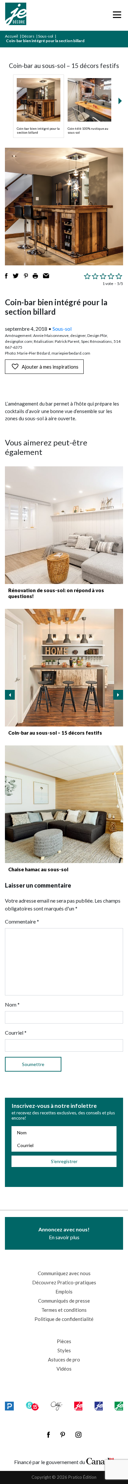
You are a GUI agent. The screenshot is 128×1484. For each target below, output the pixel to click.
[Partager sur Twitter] (15, 275)
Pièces (64, 1341)
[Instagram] (78, 1435)
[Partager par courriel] (46, 275)
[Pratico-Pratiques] (9, 1406)
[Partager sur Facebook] (6, 275)
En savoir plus (64, 1233)
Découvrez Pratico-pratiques (64, 1282)
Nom (12, 1004)
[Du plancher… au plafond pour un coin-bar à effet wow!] (64, 667)
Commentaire (22, 921)
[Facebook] (48, 1435)
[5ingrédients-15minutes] (32, 1406)
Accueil (11, 36)
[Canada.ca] (100, 1460)
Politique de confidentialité (64, 1319)
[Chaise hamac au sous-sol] (64, 804)
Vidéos (64, 1369)
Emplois (64, 1291)
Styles (64, 1350)
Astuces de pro (64, 1359)
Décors (28, 36)
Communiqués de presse (64, 1301)
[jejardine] (119, 1406)
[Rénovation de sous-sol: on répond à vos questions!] (64, 525)
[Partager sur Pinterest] (26, 275)
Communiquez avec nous (64, 1273)
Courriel (16, 1032)
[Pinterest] (62, 1435)
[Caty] (56, 1406)
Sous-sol (45, 36)
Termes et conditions (64, 1310)
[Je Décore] (15, 15)
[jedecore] (99, 1406)
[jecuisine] (78, 1406)
